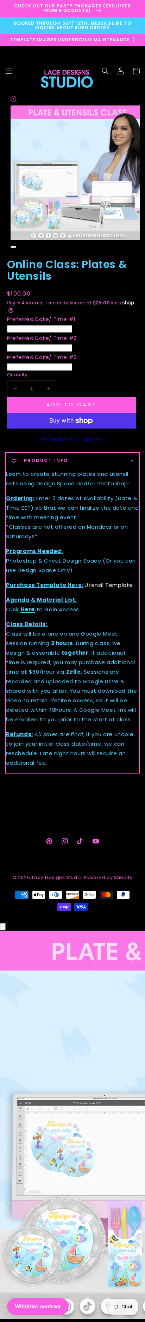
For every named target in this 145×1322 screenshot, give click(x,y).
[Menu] (9, 71)
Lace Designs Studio (57, 877)
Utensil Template (108, 585)
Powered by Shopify (108, 877)
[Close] (3, 926)
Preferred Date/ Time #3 (42, 357)
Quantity (17, 374)
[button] (105, 71)
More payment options (71, 438)
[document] (72, 1126)
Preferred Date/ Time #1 (41, 319)
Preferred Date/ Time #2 (42, 338)
